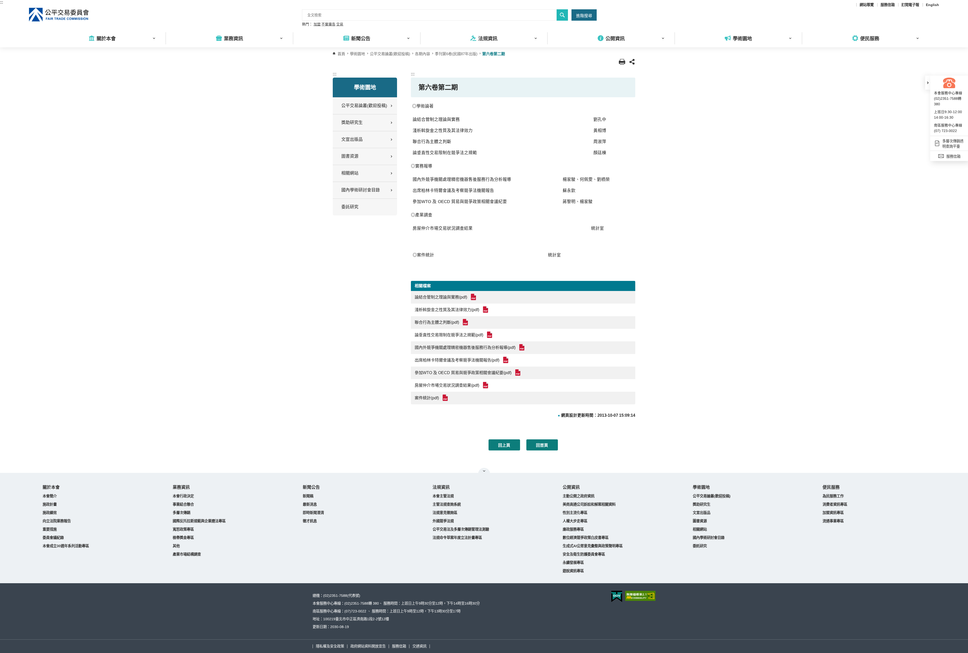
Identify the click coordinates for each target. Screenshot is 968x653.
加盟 (317, 24)
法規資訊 (441, 487)
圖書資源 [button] (349, 156)
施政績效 (50, 513)
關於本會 (51, 487)
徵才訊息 (310, 521)
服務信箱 (888, 5)
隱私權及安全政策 (330, 646)
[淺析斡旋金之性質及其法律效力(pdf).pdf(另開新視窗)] (486, 309)
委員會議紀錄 (53, 538)
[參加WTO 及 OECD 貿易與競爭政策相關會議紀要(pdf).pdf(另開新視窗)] (518, 372)
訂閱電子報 (910, 5)
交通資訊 (419, 646)
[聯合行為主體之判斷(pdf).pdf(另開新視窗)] (466, 322)
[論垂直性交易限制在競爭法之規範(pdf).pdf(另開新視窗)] (490, 334)
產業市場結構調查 (187, 554)
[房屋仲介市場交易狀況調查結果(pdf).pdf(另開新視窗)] (486, 385)
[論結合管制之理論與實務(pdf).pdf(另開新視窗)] (474, 296)
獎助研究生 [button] (352, 122)
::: (1, 2)
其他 (176, 546)
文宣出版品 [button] (352, 139)
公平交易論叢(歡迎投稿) (390, 54)
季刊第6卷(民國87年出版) (456, 54)
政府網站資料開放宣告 (368, 646)
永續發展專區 (573, 563)
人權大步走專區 (575, 521)
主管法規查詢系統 (447, 504)
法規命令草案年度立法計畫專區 (457, 538)
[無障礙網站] (640, 596)
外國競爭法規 (443, 521)
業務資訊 (181, 487)
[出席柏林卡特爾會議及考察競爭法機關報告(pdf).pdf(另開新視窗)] (506, 359)
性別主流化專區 (575, 513)
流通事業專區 (833, 521)
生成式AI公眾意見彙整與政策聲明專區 (593, 546)
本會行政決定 (183, 496)
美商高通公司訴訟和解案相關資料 (589, 504)
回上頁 (504, 445)
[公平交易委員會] (59, 14)
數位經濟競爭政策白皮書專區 (586, 538)
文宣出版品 (701, 513)
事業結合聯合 (183, 504)
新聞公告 (311, 487)
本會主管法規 (443, 496)
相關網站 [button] (349, 173)
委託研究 (349, 207)
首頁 (341, 54)
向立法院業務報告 (57, 521)
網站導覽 (867, 5)
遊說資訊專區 (573, 571)
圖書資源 (700, 521)
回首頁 (542, 445)
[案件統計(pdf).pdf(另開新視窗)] (446, 397)
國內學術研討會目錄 (708, 538)
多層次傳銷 (181, 513)
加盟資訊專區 (833, 513)
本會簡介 (50, 496)
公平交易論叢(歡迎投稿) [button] (364, 105)
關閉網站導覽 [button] (484, 471)
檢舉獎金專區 (183, 538)
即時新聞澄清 (313, 513)
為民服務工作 (833, 496)
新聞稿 (308, 496)
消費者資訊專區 (835, 504)
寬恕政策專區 (183, 529)
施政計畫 (50, 504)
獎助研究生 (701, 504)
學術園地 (701, 487)
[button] (927, 83)
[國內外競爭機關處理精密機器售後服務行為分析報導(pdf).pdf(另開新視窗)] (522, 347)
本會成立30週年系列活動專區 (66, 546)
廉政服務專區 (573, 529)
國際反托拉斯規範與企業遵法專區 (199, 521)
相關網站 (700, 529)
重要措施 (50, 529)
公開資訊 (571, 487)
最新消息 (310, 504)
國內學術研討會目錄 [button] (360, 190)
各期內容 (422, 54)
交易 (339, 24)
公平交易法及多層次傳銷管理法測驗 (461, 529)
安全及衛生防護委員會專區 (584, 554)
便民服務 (831, 487)
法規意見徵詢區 (445, 513)
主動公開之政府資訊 (578, 496)
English (932, 5)
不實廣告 (328, 24)
